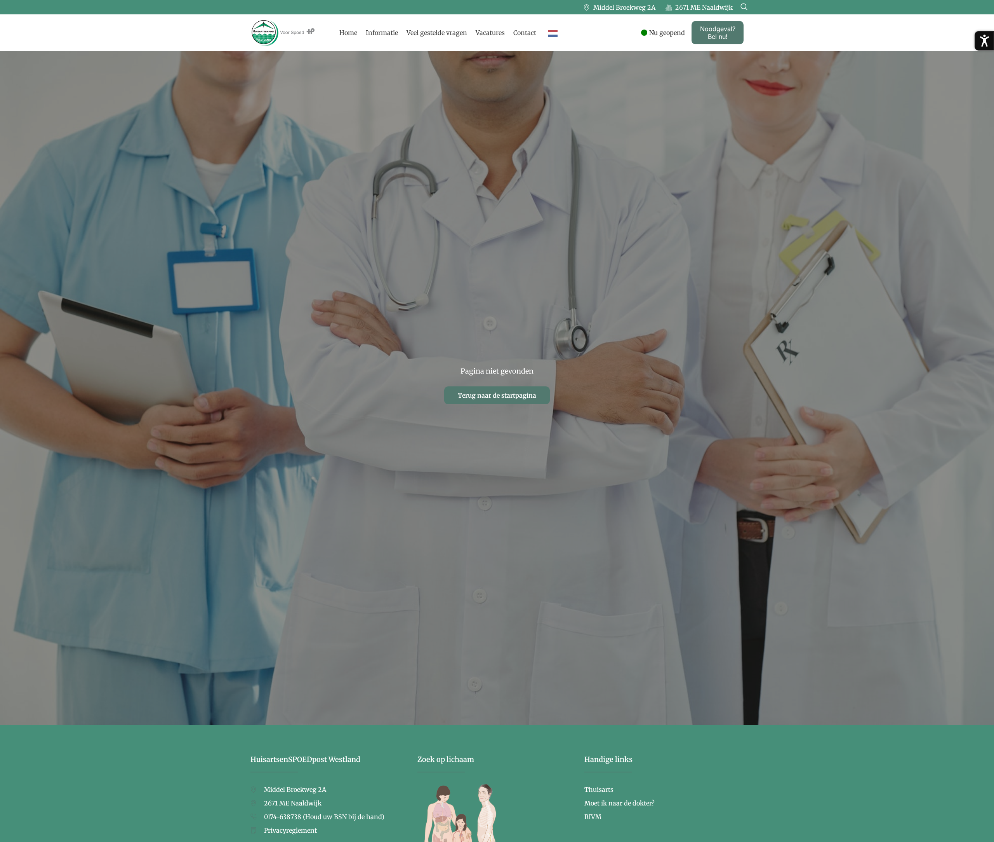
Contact (524, 33)
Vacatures (490, 33)
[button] (743, 7)
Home (348, 33)
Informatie (382, 33)
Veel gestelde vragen (437, 33)
